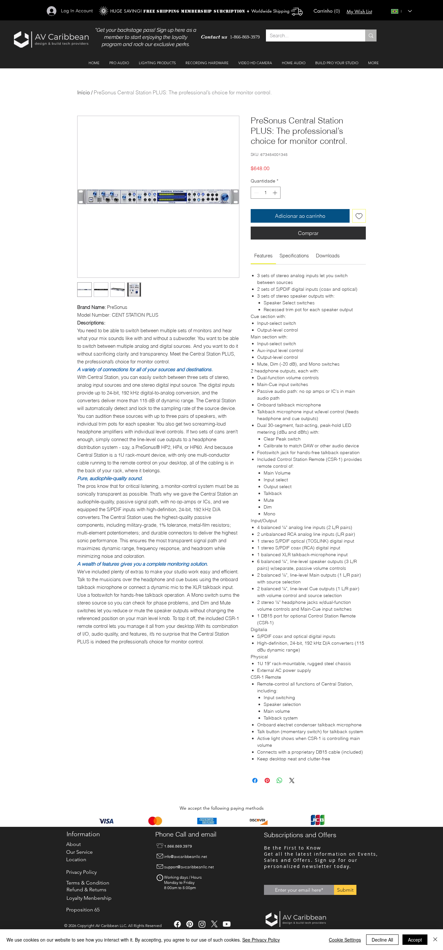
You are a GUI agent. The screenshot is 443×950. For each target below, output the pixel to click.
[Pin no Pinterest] (267, 780)
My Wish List (359, 11)
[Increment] (275, 192)
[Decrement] (256, 192)
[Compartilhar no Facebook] (255, 780)
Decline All (382, 939)
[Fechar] (435, 939)
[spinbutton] (265, 192)
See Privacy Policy (261, 939)
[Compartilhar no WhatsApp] (279, 780)
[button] (326, 11)
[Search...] (371, 35)
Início (83, 92)
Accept (415, 939)
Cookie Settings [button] (345, 939)
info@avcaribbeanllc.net (185, 856)
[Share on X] (292, 780)
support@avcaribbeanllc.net (189, 866)
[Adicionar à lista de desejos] (359, 216)
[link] (263, 255)
